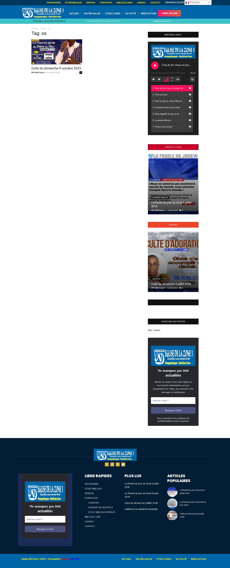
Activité (156, 279)
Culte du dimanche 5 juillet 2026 (171, 284)
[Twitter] (118, 464)
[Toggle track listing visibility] (192, 79)
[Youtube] (123, 464)
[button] (190, 88)
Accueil (34, 28)
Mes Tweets (154, 330)
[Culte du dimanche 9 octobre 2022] (56, 51)
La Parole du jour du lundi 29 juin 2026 (141, 495)
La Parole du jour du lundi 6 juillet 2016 (142, 485)
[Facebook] (107, 464)
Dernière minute (160, 197)
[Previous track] (153, 79)
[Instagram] (112, 464)
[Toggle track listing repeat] (177, 79)
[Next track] (159, 79)
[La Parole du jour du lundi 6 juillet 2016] (173, 184)
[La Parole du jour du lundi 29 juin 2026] (172, 503)
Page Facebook (173, 302)
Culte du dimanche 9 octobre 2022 (56, 68)
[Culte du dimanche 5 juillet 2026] (173, 262)
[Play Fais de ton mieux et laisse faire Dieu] (155, 65)
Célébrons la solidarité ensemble (141, 509)
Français (194, 2)
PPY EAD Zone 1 (38, 72)
